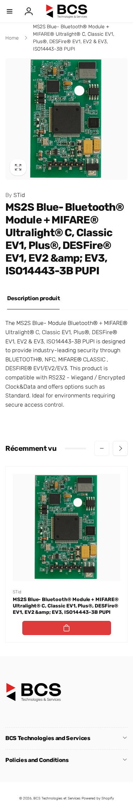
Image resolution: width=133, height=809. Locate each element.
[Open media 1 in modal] (66, 119)
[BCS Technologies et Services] (33, 700)
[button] (9, 11)
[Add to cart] (66, 628)
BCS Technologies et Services (57, 798)
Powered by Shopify (98, 798)
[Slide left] (101, 448)
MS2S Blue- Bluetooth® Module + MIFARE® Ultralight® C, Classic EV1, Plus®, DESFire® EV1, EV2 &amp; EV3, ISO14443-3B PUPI (65, 605)
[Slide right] (120, 448)
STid (15, 195)
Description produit (33, 298)
